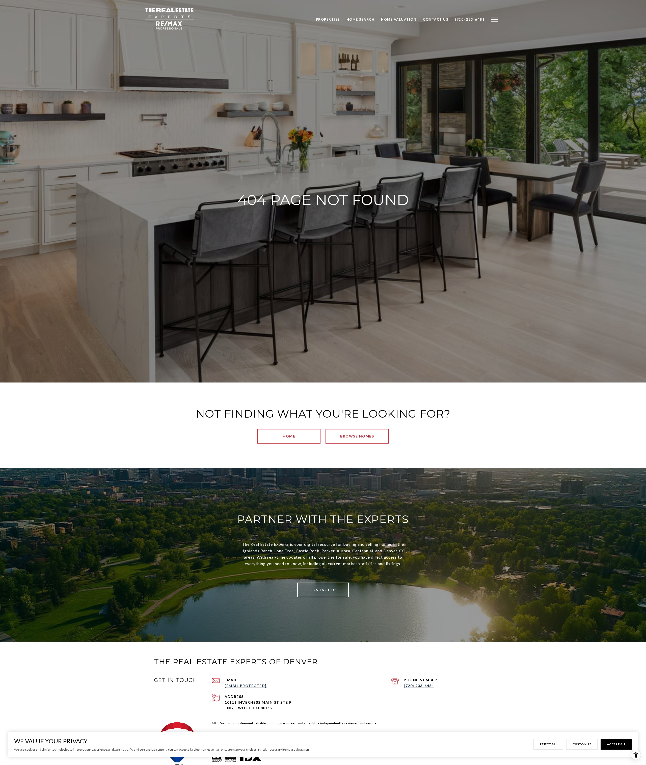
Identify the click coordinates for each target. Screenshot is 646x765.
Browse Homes (357, 436)
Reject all (548, 744)
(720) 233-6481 (419, 686)
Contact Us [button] (323, 590)
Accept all (616, 744)
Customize (582, 744)
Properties (328, 19)
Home (289, 436)
